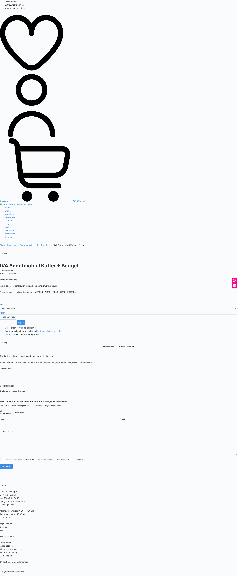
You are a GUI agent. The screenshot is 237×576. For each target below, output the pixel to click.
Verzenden (6, 466)
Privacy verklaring (8, 552)
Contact (8, 220)
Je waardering (5, 412)
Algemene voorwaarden (11, 549)
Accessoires (12, 245)
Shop (2, 245)
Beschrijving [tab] (108, 347)
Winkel (8, 211)
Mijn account (6, 523)
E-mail (123, 419)
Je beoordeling (7, 431)
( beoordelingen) (7, 270)
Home (7, 207)
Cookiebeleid (6, 555)
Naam (3, 419)
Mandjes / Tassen (44, 245)
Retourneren (5, 542)
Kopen (21, 323)
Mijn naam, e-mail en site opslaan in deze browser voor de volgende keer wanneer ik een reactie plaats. (44, 459)
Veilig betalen (6, 546)
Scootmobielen (27, 245)
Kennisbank (10, 217)
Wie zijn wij (10, 214)
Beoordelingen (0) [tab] (126, 347)
